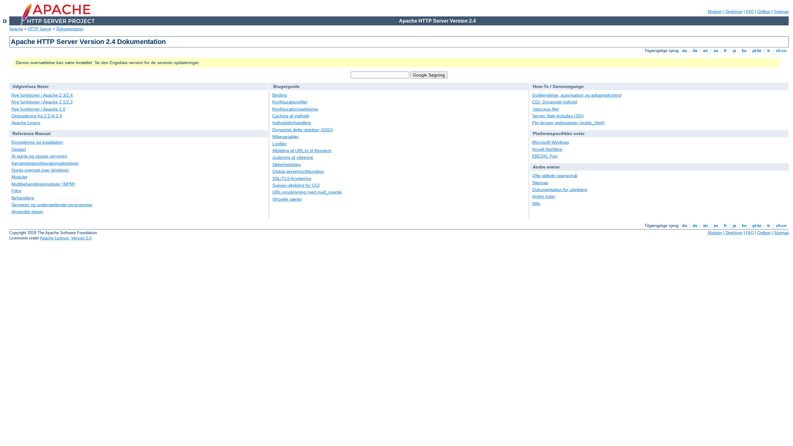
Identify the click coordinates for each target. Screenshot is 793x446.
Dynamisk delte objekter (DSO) (302, 129)
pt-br (757, 50)
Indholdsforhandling (291, 122)
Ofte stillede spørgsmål (554, 175)
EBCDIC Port (545, 156)
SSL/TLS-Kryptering (291, 178)
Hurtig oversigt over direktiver (40, 170)
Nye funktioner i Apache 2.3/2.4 (42, 95)
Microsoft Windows (550, 142)
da (684, 50)
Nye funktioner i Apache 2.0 (38, 109)
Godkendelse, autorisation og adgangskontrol (576, 95)
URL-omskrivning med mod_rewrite (307, 192)
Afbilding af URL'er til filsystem (301, 150)
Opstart (18, 149)
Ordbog (763, 11)
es (715, 50)
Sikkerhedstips (286, 164)
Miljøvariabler (285, 136)
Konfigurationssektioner (295, 109)
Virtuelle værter (287, 199)
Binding (279, 95)
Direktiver (734, 11)
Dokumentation (69, 29)
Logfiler (279, 143)
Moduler (715, 11)
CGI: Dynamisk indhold (554, 101)
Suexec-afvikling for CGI (296, 185)
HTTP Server (39, 29)
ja (734, 50)
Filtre (16, 190)
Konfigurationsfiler (290, 101)
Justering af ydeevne (292, 157)
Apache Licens (25, 122)
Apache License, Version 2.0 (65, 238)
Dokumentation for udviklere (559, 189)
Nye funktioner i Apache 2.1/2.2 (42, 101)
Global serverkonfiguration (298, 171)
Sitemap (781, 11)
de (695, 50)
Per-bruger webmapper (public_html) (568, 122)
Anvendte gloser (27, 211)
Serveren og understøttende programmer (52, 204)
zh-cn (781, 50)
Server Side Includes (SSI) (558, 115)
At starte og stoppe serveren (39, 156)
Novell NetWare (547, 149)
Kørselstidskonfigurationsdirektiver (45, 163)
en (705, 50)
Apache (16, 29)
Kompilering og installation (37, 142)
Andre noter (543, 196)
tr (768, 50)
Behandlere (22, 197)
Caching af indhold (290, 115)
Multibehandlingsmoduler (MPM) (43, 183)
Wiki (536, 203)
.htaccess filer (545, 109)
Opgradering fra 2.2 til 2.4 (36, 115)
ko (744, 50)
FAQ (750, 11)
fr (725, 50)
